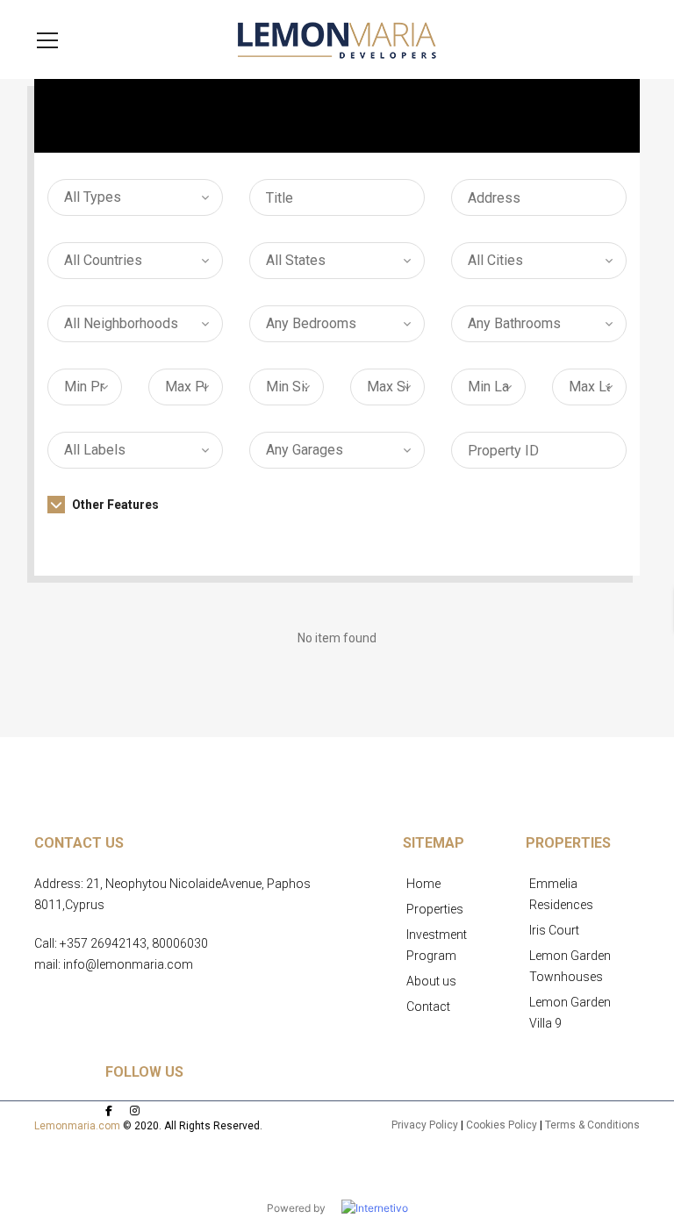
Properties (434, 909)
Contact (428, 1006)
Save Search (337, 588)
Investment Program (436, 945)
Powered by (304, 1207)
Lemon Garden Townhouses (570, 966)
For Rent (350, 116)
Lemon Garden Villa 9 (570, 1012)
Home (423, 884)
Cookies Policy (501, 1125)
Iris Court (554, 930)
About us (431, 981)
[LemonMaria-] (337, 39)
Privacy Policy (424, 1125)
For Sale (474, 116)
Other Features (114, 505)
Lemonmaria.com (77, 1126)
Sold (583, 116)
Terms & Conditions (592, 1125)
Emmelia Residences (561, 894)
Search (539, 533)
